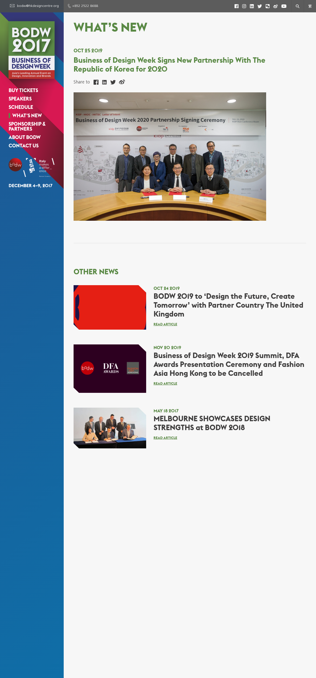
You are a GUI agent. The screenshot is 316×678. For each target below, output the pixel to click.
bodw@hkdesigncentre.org (38, 6)
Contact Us (24, 145)
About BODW (25, 137)
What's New (27, 115)
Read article (165, 324)
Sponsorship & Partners (27, 126)
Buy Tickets (23, 90)
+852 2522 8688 (85, 6)
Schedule (21, 107)
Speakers (20, 98)
